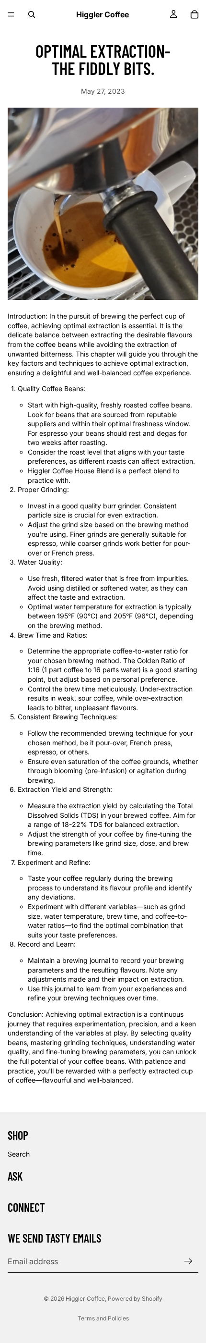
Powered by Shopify (135, 1298)
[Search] (31, 14)
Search (19, 1154)
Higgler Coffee (85, 1298)
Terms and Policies (103, 1318)
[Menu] (11, 14)
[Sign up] (188, 1261)
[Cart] (194, 14)
